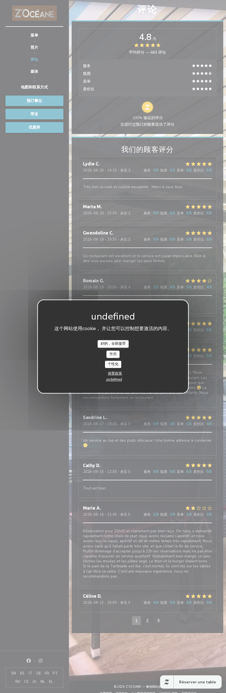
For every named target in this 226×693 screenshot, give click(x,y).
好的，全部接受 (113, 343)
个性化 (113, 364)
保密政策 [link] (115, 373)
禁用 (113, 354)
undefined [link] (114, 379)
